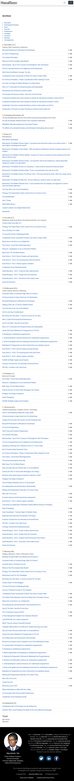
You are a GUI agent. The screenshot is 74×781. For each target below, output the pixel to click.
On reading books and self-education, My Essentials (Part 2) (21, 604)
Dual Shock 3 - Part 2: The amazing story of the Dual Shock (21, 260)
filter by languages (42, 743)
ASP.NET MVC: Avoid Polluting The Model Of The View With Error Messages (27, 710)
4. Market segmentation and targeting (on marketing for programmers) (24, 652)
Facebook (64, 749)
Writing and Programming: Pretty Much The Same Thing (20, 490)
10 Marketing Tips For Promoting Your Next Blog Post (19, 706)
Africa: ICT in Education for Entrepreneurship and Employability (22, 87)
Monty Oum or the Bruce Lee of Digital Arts (15, 241)
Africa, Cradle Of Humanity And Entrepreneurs (17, 319)
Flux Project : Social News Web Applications (16, 245)
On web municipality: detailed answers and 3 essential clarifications (23, 120)
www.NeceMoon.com (35, 774)
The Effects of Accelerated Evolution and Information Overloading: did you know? (28, 128)
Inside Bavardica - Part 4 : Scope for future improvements (20, 271)
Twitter (57, 749)
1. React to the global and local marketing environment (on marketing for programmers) (29, 341)
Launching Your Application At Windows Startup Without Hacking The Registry (27, 504)
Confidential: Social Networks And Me (14, 267)
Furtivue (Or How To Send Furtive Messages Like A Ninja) (20, 390)
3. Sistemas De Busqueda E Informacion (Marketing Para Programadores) (25, 656)
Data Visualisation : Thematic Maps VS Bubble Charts (19, 512)
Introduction (6, 211)
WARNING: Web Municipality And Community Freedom (20, 124)
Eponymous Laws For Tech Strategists (14, 575)
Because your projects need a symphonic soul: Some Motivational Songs (25, 641)
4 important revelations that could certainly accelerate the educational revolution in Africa (30, 101)
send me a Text (53, 747)
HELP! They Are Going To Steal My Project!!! (16, 623)
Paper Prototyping (8, 397)
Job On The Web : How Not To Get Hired (15, 323)
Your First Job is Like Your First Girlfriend (15, 189)
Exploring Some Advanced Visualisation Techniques (19, 516)
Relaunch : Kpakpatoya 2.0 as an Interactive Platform (19, 249)
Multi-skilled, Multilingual (10, 139)
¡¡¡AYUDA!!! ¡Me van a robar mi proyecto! (15, 619)
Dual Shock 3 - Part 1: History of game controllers (18, 263)
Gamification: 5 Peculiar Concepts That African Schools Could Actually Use (26, 109)
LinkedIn (51, 749)
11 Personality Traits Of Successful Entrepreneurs (18, 693)
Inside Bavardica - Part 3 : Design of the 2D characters (19, 274)
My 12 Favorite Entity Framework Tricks (14, 449)
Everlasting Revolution (11, 25)
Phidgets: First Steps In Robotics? (13, 393)
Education (7, 23)
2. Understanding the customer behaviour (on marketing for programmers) (25, 338)
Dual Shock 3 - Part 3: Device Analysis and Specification (20, 256)
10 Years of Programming (10, 54)
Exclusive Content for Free (43, 741)
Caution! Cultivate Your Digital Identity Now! (16, 208)
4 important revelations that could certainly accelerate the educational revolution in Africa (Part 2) (33, 98)
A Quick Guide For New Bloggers (12, 582)
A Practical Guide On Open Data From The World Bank (19, 297)
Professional (8, 31)
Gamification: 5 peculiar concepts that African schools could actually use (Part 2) (27, 105)
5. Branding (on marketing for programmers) (16, 334)
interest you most (37, 745)
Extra (6, 27)
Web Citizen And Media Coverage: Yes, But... (16, 72)
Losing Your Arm (7, 682)
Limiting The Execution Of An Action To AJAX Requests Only (21, 420)
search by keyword (64, 741)
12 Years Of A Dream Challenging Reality (15, 234)
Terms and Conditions (27, 777)
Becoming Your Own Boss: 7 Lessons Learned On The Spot (21, 315)
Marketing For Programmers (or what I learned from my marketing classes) (25, 345)
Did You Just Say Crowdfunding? (12, 312)
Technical (7, 35)
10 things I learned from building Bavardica (16, 527)
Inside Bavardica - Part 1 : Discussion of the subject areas (20, 278)
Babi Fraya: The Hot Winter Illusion (13, 252)
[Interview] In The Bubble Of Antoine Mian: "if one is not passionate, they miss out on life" (30, 170)
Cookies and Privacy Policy (45, 777)
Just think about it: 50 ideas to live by (14, 564)
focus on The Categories (62, 743)
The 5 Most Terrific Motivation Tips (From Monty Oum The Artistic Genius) (25, 597)
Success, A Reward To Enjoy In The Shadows (16, 590)
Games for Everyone (8, 282)
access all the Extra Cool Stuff (58, 745)
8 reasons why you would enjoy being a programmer (19, 497)
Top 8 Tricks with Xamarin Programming (15, 431)
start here (44, 737)
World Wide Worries (8, 204)
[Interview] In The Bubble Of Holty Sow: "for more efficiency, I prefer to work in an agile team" (31, 180)
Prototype (7, 33)
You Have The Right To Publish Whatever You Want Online (21, 83)
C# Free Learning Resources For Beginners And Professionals (22, 68)
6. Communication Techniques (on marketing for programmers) (22, 645)
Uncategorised (9, 40)
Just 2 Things (6, 200)
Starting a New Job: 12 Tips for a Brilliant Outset (17, 304)
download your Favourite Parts (57, 739)
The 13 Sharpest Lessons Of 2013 (13, 612)
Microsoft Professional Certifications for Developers (18, 50)
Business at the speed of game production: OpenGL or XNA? (21, 475)
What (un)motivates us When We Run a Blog (16, 689)
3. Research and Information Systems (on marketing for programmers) (24, 660)
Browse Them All (36, 739)
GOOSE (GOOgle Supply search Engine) (15, 360)
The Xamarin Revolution (10, 57)
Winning (7, 38)
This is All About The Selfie (10, 230)
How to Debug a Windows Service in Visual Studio (18, 482)
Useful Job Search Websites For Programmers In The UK (20, 330)
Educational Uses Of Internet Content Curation (17, 90)
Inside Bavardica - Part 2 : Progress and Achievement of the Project (23, 538)
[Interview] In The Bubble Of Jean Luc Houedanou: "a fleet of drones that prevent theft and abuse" (33, 166)
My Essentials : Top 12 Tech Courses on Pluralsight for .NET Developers (25, 65)
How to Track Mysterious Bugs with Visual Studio (18, 412)
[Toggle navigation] (64, 2)
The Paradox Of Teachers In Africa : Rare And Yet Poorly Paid (22, 94)
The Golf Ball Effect (8, 197)
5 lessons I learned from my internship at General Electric (20, 363)
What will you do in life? (9, 686)
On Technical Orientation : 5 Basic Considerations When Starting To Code (25, 79)
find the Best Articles (60, 737)
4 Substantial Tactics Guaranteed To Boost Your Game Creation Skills (24, 76)
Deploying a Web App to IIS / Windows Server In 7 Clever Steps (22, 446)
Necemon (37, 734)
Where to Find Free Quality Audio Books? (15, 61)
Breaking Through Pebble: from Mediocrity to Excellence (20, 557)
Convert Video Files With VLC (11, 223)
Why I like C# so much (9, 493)
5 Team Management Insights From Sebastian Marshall (19, 616)
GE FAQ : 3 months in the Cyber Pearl (14, 367)
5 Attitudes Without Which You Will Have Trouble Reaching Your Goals (24, 627)
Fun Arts (7, 29)
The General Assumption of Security (13, 460)
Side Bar (39, 747)
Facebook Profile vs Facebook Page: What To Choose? (20, 293)
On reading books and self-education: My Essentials (18, 486)
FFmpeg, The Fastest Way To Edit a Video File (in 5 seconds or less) (24, 193)
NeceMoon (49, 734)
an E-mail (63, 747)
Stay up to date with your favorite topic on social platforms (20, 468)
